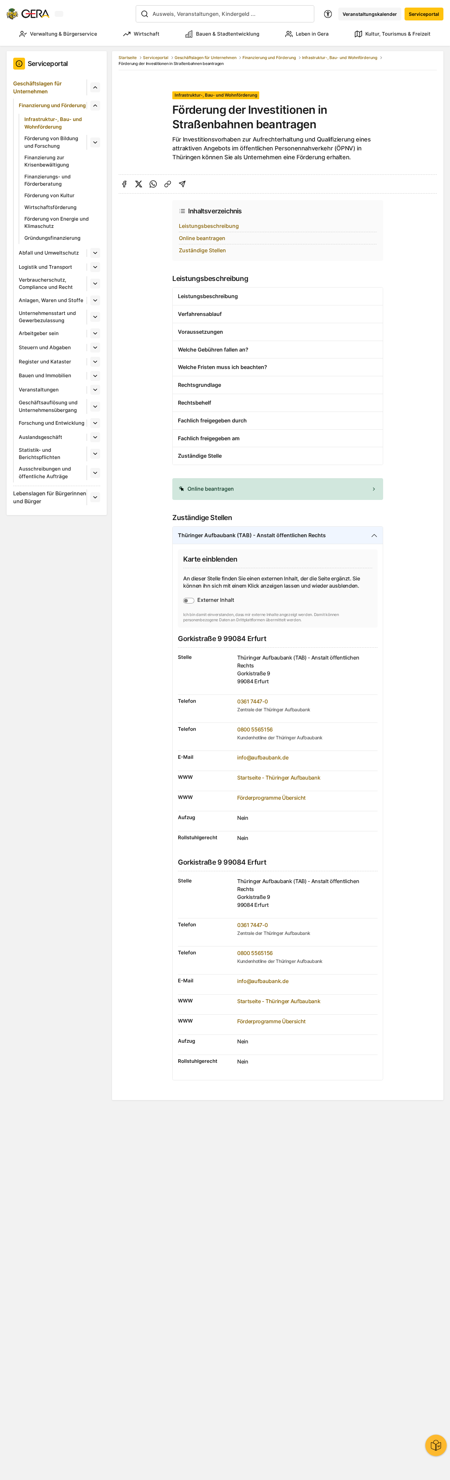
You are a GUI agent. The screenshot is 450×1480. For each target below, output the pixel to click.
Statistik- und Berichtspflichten (39, 454)
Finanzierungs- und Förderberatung (47, 180)
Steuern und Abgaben (45, 347)
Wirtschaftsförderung (50, 207)
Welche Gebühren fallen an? (213, 349)
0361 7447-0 (252, 701)
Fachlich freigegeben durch (212, 420)
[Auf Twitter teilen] (138, 184)
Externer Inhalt (215, 600)
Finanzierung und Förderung (52, 105)
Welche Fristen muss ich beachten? (222, 367)
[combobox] (225, 13)
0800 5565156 (255, 729)
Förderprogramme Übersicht (271, 797)
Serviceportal (424, 14)
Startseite (128, 57)
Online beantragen (202, 238)
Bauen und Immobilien (45, 375)
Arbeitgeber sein (39, 333)
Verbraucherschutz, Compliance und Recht (46, 284)
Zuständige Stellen (202, 250)
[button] (278, 489)
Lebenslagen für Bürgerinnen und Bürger (49, 497)
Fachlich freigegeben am (208, 438)
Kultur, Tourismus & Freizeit (398, 34)
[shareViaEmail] (182, 184)
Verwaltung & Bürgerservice (63, 34)
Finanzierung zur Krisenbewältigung (46, 161)
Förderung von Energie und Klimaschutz (56, 223)
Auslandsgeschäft (40, 437)
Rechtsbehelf (194, 402)
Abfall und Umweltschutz (49, 253)
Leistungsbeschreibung (209, 226)
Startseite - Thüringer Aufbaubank (278, 777)
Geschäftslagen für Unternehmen (37, 87)
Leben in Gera (312, 34)
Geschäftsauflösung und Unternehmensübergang (48, 406)
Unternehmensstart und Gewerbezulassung (47, 317)
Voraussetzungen (200, 331)
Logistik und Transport (45, 267)
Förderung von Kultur (49, 195)
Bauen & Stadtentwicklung (227, 34)
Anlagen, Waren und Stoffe (51, 300)
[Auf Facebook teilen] (124, 184)
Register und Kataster (45, 361)
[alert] (277, 489)
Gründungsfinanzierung (52, 238)
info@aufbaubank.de (262, 757)
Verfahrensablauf (200, 314)
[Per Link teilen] (167, 184)
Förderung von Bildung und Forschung (51, 142)
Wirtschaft (146, 34)
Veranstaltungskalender (370, 14)
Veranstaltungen (39, 389)
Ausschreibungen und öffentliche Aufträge (45, 472)
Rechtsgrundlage (199, 385)
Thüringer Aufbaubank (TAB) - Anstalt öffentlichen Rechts (252, 535)
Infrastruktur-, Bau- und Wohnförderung (53, 123)
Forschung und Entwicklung (51, 423)
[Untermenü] (95, 87)
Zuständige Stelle (200, 455)
